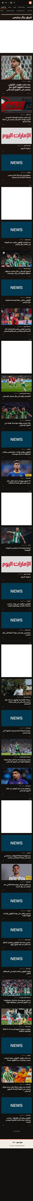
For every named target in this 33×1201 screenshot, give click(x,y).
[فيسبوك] (14, 1142)
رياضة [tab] (9, 7)
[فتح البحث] (14, 2)
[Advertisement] (16, 36)
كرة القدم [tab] (3, 7)
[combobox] (7, 3)
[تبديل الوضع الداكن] (2, 2)
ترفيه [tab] (14, 7)
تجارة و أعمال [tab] (21, 7)
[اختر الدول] (11, 2)
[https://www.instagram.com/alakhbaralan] (13, 1142)
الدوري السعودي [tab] (10, 10)
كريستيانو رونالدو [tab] (21, 10)
